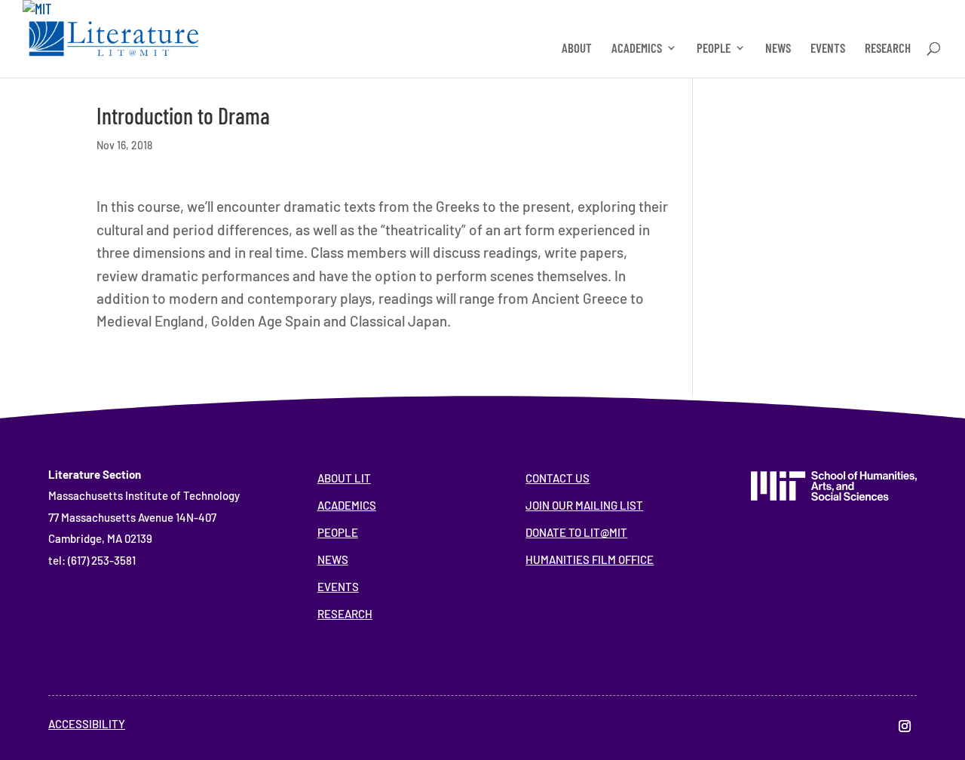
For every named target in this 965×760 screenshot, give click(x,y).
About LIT (344, 478)
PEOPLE (714, 48)
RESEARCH (888, 48)
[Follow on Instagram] (905, 726)
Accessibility (86, 724)
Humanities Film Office (589, 559)
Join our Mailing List (584, 505)
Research (344, 614)
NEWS (778, 48)
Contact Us (557, 478)
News (332, 559)
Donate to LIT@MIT (576, 532)
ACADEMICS (636, 48)
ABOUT (577, 48)
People (337, 532)
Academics (346, 505)
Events (338, 586)
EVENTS (827, 48)
